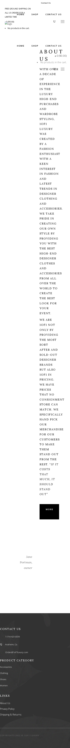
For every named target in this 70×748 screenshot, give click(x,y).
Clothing (4, 673)
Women (4, 685)
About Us (5, 703)
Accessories (6, 666)
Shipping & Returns (10, 714)
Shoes (3, 679)
